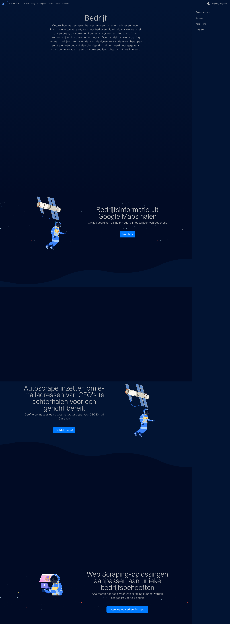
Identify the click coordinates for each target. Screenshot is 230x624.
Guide (26, 3)
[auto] (209, 3)
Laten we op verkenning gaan (127, 609)
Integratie (200, 30)
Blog (33, 3)
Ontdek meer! (64, 430)
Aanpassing (201, 24)
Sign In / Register (219, 3)
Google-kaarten (203, 12)
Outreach (200, 18)
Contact (65, 3)
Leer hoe (127, 234)
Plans (50, 3)
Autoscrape (14, 3)
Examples (41, 3)
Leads (57, 3)
